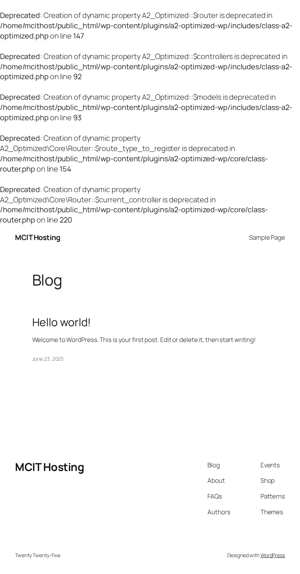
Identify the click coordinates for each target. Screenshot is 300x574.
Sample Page (267, 237)
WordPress (272, 555)
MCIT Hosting (37, 237)
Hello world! (61, 322)
